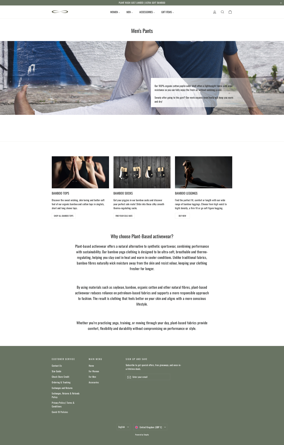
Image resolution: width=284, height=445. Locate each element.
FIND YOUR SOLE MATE (124, 215)
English (121, 427)
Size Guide (56, 371)
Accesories (94, 382)
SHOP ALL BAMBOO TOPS (63, 215)
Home (91, 365)
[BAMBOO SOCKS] (142, 172)
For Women (94, 371)
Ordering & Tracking (61, 382)
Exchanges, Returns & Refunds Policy (66, 395)
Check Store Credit (60, 376)
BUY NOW (182, 215)
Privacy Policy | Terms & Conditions (63, 404)
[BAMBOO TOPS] (80, 172)
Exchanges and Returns (62, 388)
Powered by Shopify (142, 434)
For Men (92, 376)
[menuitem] (115, 12)
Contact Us (57, 365)
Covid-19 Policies (60, 412)
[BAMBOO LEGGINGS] (203, 172)
